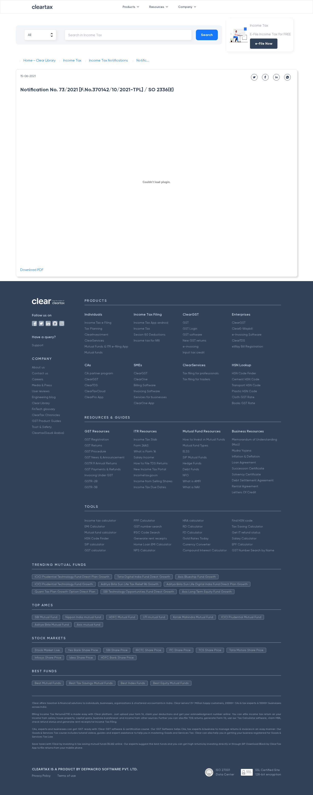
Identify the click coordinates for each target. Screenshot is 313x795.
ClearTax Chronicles (46, 415)
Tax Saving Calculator (247, 526)
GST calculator (95, 550)
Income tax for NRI (147, 340)
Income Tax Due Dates (150, 487)
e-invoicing (190, 346)
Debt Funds (191, 469)
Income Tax (142, 328)
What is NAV (191, 487)
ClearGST (239, 322)
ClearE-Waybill (242, 328)
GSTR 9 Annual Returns (101, 463)
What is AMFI (192, 481)
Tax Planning (93, 328)
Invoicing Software (147, 391)
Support (37, 345)
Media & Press (42, 385)
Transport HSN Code (246, 385)
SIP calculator (94, 544)
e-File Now (263, 43)
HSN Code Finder (244, 373)
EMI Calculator (95, 526)
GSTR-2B (91, 481)
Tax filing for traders (196, 379)
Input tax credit (194, 352)
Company (185, 7)
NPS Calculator (144, 550)
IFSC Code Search (147, 532)
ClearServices (94, 340)
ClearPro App (94, 397)
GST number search (148, 526)
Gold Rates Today (195, 538)
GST (186, 322)
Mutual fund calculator (100, 532)
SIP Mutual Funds (195, 457)
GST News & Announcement (105, 457)
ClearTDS (238, 340)
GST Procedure (95, 451)
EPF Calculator (242, 544)
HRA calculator (193, 520)
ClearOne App (144, 403)
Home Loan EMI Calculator (152, 544)
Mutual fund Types (195, 445)
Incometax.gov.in (146, 475)
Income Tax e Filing (98, 322)
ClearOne (141, 379)
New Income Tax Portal (150, 469)
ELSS (186, 451)
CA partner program (99, 373)
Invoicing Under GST (99, 475)
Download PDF (31, 270)
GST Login (190, 328)
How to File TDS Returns (151, 463)
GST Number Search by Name (253, 550)
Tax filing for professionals (201, 373)
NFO (186, 475)
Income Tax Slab (145, 439)
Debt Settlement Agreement (253, 480)
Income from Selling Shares (153, 481)
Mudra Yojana (241, 450)
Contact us (40, 373)
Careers (37, 379)
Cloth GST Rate (243, 397)
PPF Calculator (144, 520)
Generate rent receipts (150, 538)
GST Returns (93, 445)
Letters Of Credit (244, 492)
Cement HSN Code (245, 379)
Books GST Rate (243, 403)
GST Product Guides (46, 421)
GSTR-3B (91, 487)
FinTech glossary (43, 409)
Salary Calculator (244, 538)
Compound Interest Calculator (205, 550)
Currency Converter (196, 544)
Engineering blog (44, 397)
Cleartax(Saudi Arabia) (48, 433)
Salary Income (144, 457)
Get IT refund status (246, 532)
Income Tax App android (151, 322)
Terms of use (66, 775)
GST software (192, 334)
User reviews (41, 391)
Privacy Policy (41, 775)
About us (38, 367)
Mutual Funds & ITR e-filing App (106, 346)
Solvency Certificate (246, 474)
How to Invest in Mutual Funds (204, 439)
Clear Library (41, 403)
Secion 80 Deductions (149, 334)
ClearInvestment (96, 334)
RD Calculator (192, 526)
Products (129, 7)
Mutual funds (94, 352)
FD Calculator (192, 532)
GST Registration (97, 439)
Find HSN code (242, 520)
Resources (156, 7)
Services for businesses (150, 397)
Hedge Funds (192, 463)
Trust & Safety (42, 427)
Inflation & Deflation (246, 456)
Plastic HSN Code (244, 391)
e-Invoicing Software (246, 334)
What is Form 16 (145, 451)
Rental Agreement (245, 486)
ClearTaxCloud (95, 391)
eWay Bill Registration (247, 346)
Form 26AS (141, 445)
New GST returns (194, 340)
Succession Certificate (248, 468)
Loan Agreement (244, 462)
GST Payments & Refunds (103, 469)
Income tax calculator (100, 520)
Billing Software (145, 385)
